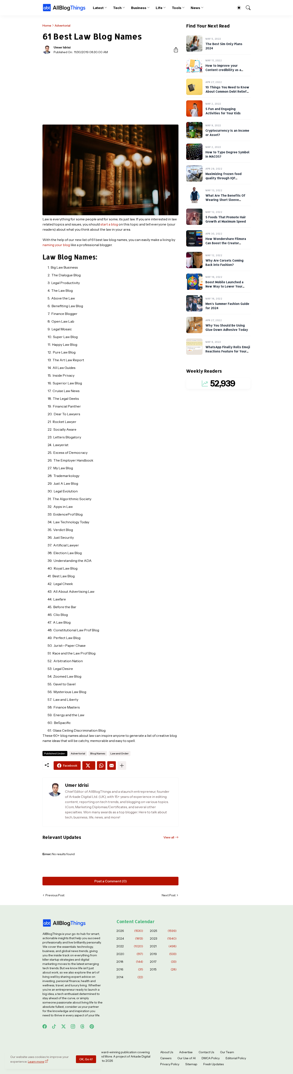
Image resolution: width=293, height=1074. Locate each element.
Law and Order (119, 753)
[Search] (246, 7)
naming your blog (56, 245)
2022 (129, 946)
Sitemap (191, 1064)
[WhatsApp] (101, 765)
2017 (163, 962)
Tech (117, 8)
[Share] (174, 49)
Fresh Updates (213, 1064)
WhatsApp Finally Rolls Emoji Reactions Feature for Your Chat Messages (227, 351)
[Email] (111, 765)
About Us (166, 1052)
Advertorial (62, 25)
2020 (129, 954)
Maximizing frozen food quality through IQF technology (223, 178)
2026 (129, 931)
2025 (163, 931)
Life (159, 8)
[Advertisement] (110, 89)
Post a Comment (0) (110, 881)
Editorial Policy (236, 1058)
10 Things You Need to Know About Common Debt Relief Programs (227, 92)
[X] (88, 765)
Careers (165, 1058)
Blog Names (97, 753)
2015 (163, 969)
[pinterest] (92, 1026)
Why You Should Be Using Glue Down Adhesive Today (226, 328)
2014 (129, 977)
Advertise (186, 1052)
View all (168, 837)
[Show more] (122, 765)
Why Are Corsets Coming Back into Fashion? (224, 263)
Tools (176, 8)
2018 (129, 962)
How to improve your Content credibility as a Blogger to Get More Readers (227, 70)
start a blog (109, 224)
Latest (98, 8)
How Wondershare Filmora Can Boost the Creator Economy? (225, 243)
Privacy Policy (169, 1064)
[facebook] (44, 1026)
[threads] (82, 1026)
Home (46, 25)
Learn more (36, 1061)
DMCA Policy (211, 1058)
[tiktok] (54, 1026)
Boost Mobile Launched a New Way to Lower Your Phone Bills (224, 286)
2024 (129, 938)
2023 (163, 938)
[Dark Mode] (237, 7)
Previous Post (54, 895)
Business (138, 8)
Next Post (168, 895)
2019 (163, 954)
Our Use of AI (186, 1058)
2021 (163, 946)
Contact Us (206, 1052)
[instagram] (73, 1026)
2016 (129, 969)
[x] (63, 1026)
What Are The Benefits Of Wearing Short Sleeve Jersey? (225, 200)
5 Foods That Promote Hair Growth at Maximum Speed (225, 219)
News (195, 8)
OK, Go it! (86, 1059)
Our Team (227, 1052)
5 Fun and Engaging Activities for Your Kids (223, 111)
